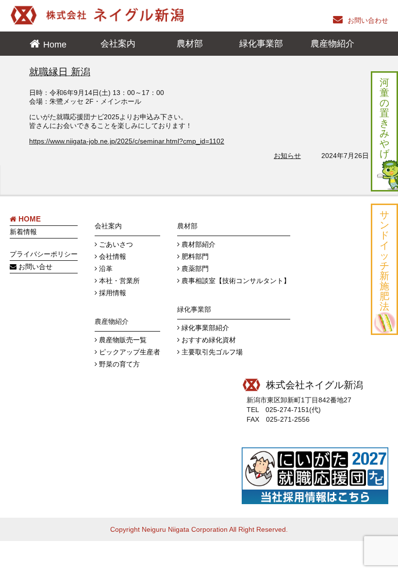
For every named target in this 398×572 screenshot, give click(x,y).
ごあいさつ (116, 244)
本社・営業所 (119, 281)
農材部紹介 (199, 244)
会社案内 (117, 43)
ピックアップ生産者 (129, 352)
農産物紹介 (332, 43)
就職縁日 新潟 (59, 71)
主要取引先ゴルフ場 (212, 352)
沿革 (106, 268)
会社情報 (112, 256)
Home (54, 44)
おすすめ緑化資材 (209, 340)
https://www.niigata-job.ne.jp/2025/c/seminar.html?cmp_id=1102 (126, 141)
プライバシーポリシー (44, 254)
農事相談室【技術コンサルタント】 (236, 281)
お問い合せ (34, 266)
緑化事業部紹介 (205, 328)
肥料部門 (195, 256)
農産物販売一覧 (123, 340)
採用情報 (112, 293)
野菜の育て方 (119, 364)
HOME (29, 219)
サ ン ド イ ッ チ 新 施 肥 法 (384, 260)
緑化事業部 (261, 43)
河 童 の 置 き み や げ (384, 118)
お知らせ (287, 155)
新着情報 (23, 232)
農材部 (190, 43)
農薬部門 (195, 268)
